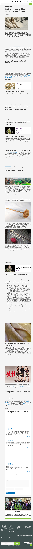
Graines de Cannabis (4, 526)
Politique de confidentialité (19, 531)
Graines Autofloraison (4, 528)
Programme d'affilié (28, 526)
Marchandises (3, 530)
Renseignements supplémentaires (19, 524)
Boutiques (18, 528)
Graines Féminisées (3, 527)
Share (25, 15)
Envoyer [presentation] (17, 543)
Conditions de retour (20, 530)
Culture (17, 83)
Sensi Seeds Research (4, 525)
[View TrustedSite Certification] (29, 540)
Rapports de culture (19, 128)
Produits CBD (3, 529)
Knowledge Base (19, 529)
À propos (26, 525)
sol (17, 54)
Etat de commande (19, 526)
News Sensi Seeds (11, 531)
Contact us (18, 527)
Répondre (28, 436)
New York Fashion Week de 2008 (18, 386)
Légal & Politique (11, 528)
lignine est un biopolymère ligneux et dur (12, 152)
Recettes (10, 529)
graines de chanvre (17, 46)
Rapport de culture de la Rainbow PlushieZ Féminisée (23, 130)
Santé (9, 527)
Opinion (10, 530)
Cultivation (10, 525)
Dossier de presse (27, 527)
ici (19, 545)
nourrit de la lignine (8, 166)
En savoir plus (18, 518)
